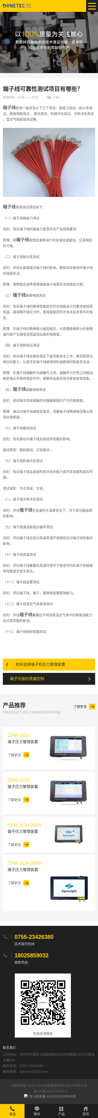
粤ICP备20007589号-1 (50, 1091)
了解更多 (80, 706)
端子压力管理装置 (23, 738)
